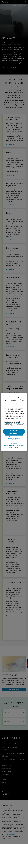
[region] (14, 422)
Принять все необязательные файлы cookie (14, 432)
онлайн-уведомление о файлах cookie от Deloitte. (14, 423)
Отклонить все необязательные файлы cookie (14, 438)
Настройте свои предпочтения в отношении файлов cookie (14, 445)
